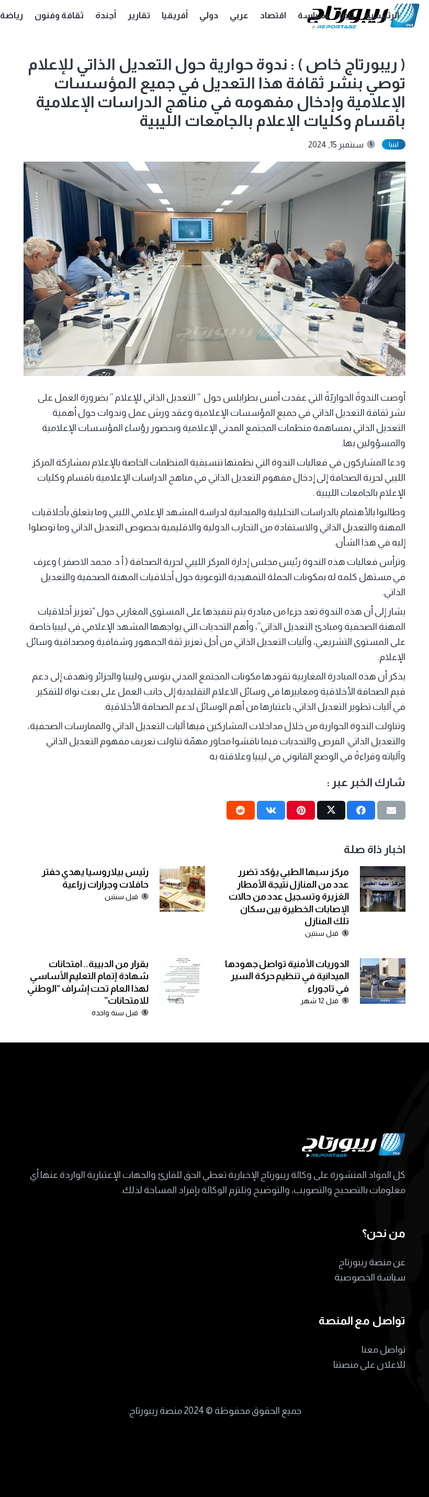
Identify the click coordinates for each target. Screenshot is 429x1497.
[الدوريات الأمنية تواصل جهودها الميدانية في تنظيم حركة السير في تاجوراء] (382, 965)
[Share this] (361, 810)
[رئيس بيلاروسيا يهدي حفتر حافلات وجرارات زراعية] (182, 873)
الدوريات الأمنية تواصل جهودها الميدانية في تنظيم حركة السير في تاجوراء (287, 976)
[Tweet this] (331, 810)
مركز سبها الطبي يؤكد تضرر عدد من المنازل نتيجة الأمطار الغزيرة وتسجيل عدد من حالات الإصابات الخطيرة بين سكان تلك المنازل (289, 896)
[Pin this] (301, 810)
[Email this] (391, 810)
